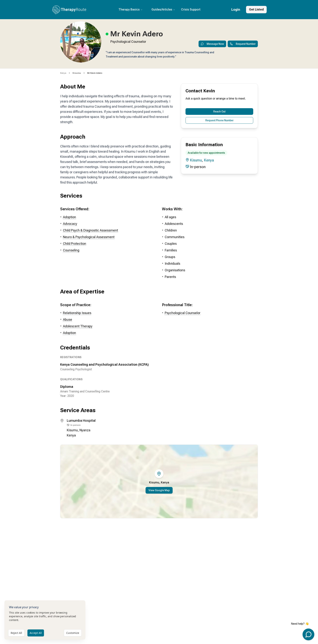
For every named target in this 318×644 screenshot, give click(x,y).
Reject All (16, 633)
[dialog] (44, 620)
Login (235, 9)
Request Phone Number (219, 120)
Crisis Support (190, 9)
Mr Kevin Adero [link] (94, 73)
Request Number (246, 43)
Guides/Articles (161, 9)
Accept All (36, 633)
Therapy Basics (129, 9)
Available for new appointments (206, 152)
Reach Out (219, 111)
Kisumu (196, 160)
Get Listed (256, 9)
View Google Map (159, 490)
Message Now (215, 43)
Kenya (63, 73)
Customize (72, 633)
